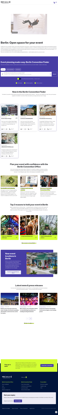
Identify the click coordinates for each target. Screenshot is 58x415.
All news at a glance (28, 323)
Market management (6, 389)
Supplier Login (43, 386)
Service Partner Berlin (25, 389)
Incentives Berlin (24, 387)
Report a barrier (15, 408)
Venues (3, 69)
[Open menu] (56, 2)
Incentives (18, 69)
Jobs (3, 386)
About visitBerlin (5, 384)
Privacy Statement (24, 408)
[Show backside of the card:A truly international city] (29, 227)
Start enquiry (18, 400)
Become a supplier (44, 384)
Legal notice (32, 408)
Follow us (23, 377)
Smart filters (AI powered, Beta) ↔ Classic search (31, 78)
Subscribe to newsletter (47, 365)
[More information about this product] (50, 74)
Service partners (10, 69)
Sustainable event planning (8, 188)
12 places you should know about (13, 272)
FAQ (41, 387)
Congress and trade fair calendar (26, 189)
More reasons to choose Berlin (28, 243)
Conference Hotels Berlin (26, 386)
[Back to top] (56, 412)
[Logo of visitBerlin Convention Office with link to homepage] (5, 2)
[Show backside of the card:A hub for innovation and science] (48, 227)
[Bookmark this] (16, 106)
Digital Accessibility (6, 408)
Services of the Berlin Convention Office (46, 189)
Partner (3, 387)
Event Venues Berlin (25, 384)
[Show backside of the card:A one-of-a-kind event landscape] (10, 227)
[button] (41, 110)
